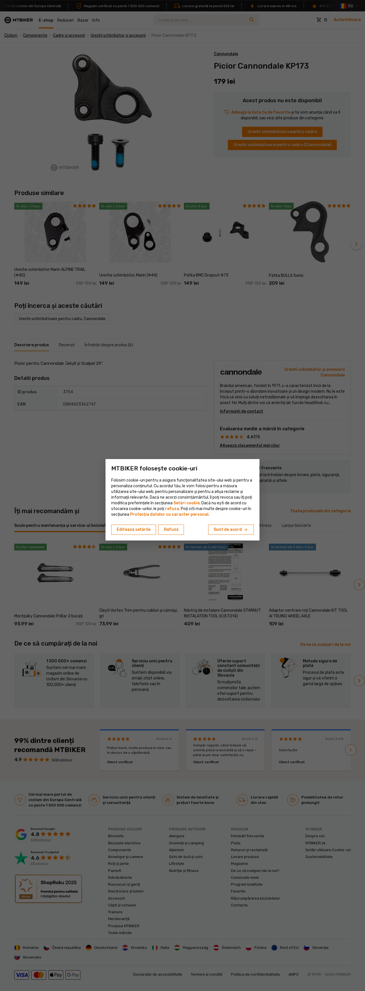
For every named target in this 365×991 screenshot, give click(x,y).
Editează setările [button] (134, 529)
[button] (172, 508)
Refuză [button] (171, 529)
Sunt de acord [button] (231, 530)
